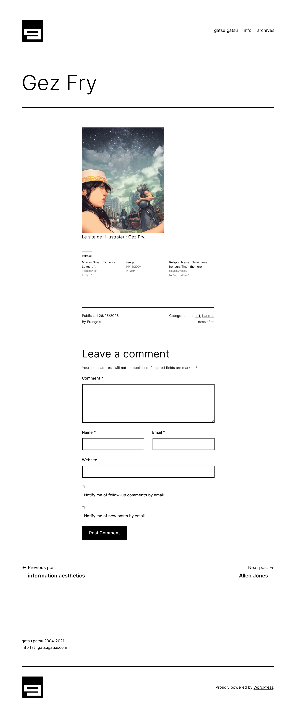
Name (89, 432)
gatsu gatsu (226, 30)
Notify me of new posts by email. (115, 516)
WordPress (263, 687)
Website (89, 460)
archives (265, 30)
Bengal (130, 262)
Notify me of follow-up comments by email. (124, 495)
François (94, 322)
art (197, 315)
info (248, 30)
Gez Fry (136, 237)
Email (158, 432)
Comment (92, 378)
